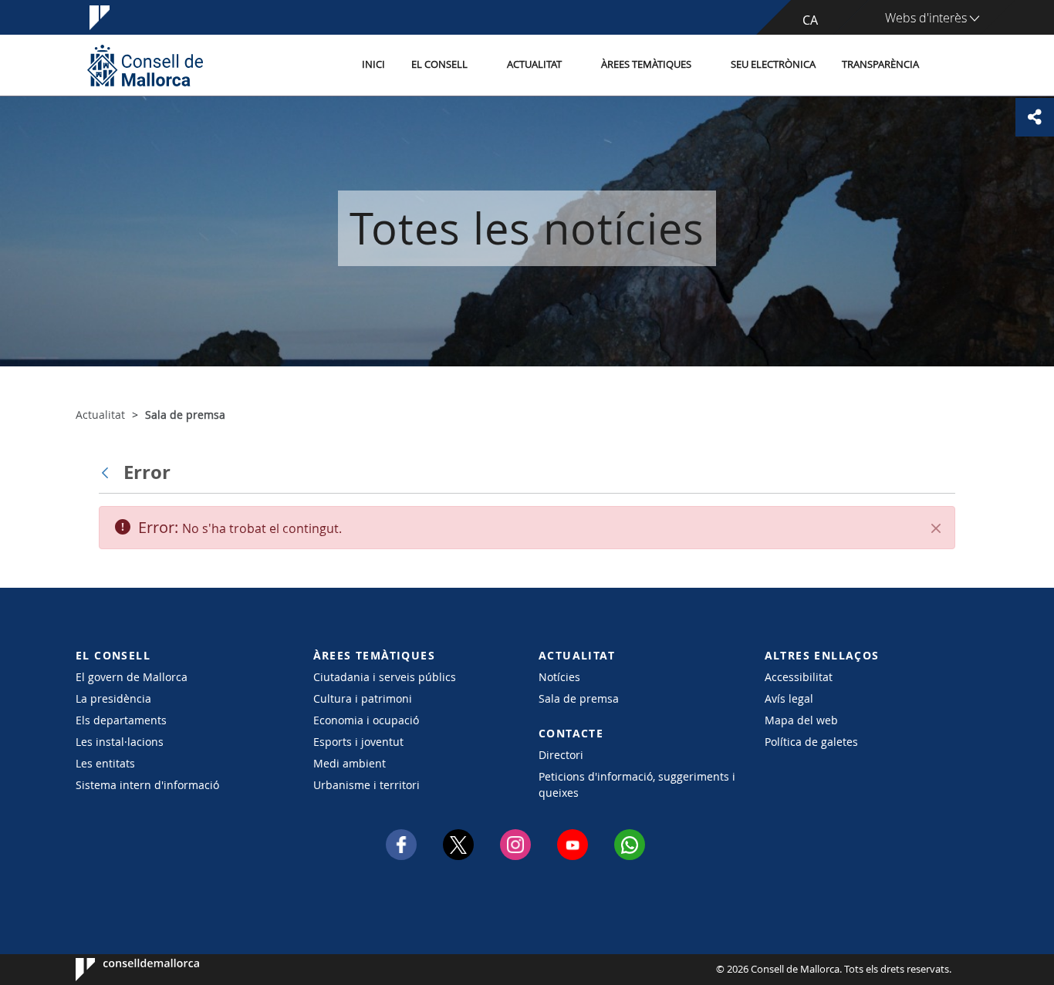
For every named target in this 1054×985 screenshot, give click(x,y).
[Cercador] (949, 65)
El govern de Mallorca (131, 677)
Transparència (880, 64)
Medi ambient (349, 763)
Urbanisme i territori (366, 785)
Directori (561, 754)
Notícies (559, 677)
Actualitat (534, 64)
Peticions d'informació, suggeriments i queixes (637, 784)
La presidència (113, 698)
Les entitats (105, 763)
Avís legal (789, 698)
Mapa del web (801, 720)
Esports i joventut (358, 741)
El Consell (439, 64)
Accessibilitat (799, 677)
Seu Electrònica (773, 64)
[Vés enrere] (109, 472)
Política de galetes (811, 741)
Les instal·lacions (120, 741)
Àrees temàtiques (646, 64)
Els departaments (121, 720)
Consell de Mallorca (122, 969)
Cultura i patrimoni (362, 698)
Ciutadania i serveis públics (384, 677)
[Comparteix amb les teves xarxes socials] (1034, 117)
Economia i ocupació (366, 720)
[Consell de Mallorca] (145, 65)
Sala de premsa (579, 698)
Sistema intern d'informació (147, 785)
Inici (373, 64)
